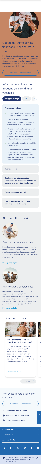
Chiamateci (16, 410)
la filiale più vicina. (19, 420)
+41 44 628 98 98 (22, 415)
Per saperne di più (9, 263)
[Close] (37, 458)
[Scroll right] (36, 98)
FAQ (26, 99)
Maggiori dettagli (12, 99)
